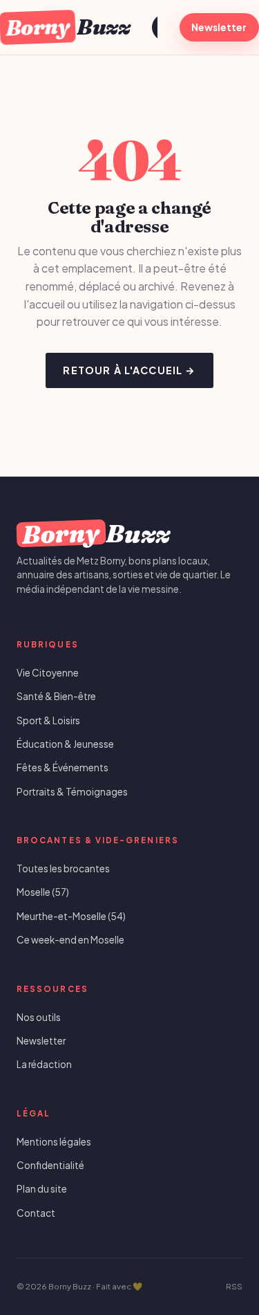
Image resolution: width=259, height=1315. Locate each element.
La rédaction (44, 1064)
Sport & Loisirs (48, 720)
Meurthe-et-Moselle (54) (71, 916)
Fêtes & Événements (62, 767)
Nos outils (39, 1017)
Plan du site (42, 1189)
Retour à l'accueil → (129, 370)
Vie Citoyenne (48, 673)
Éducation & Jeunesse (65, 744)
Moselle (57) (43, 892)
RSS (234, 1286)
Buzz (67, 26)
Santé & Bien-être (56, 696)
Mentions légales (54, 1142)
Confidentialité (50, 1165)
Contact (36, 1213)
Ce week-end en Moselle (70, 940)
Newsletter (219, 27)
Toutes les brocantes (63, 868)
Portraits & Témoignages (72, 792)
